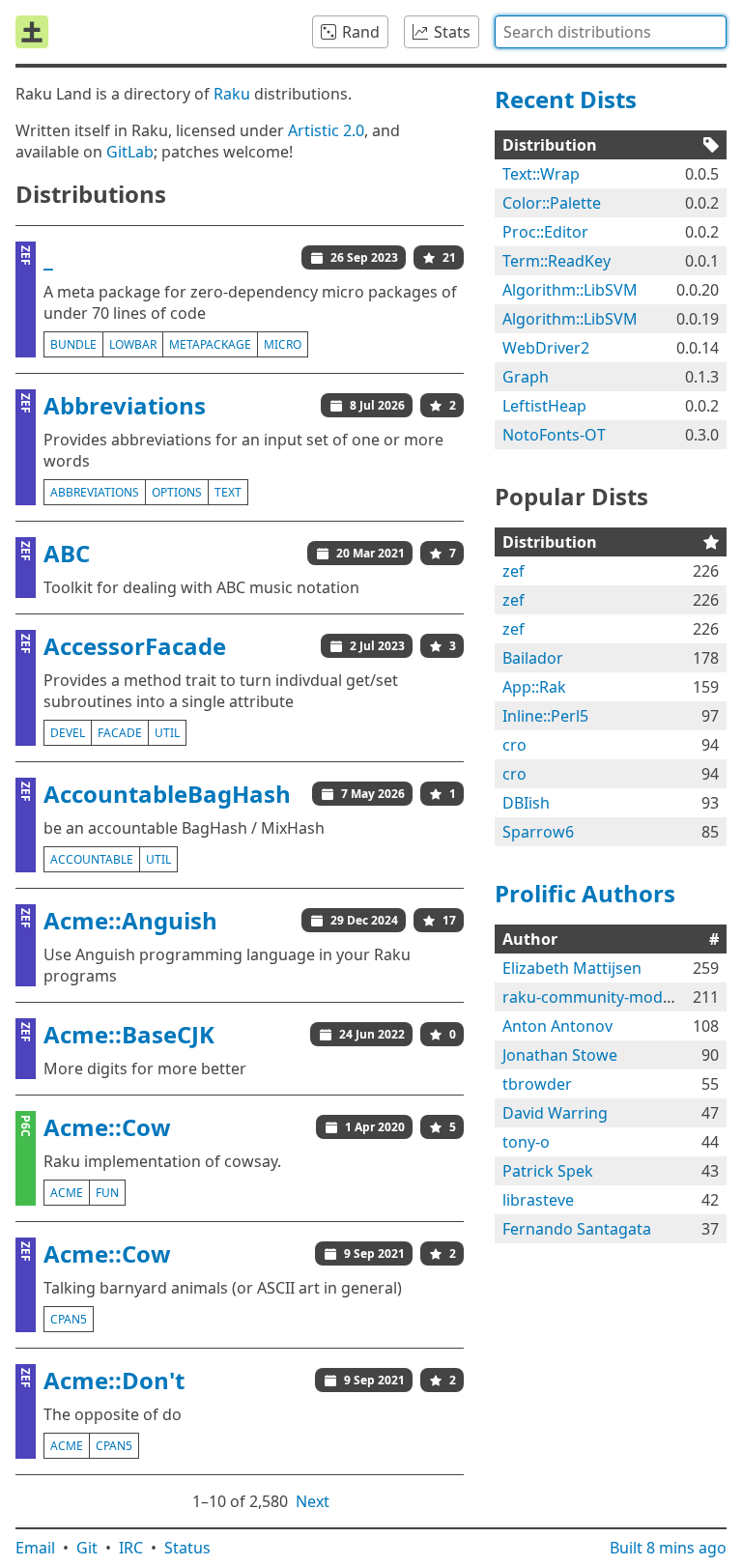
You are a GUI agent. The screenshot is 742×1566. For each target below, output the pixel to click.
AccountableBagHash (167, 794)
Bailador (532, 658)
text (228, 492)
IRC (131, 1547)
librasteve (538, 1199)
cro (514, 744)
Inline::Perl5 (545, 715)
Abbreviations (124, 405)
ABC (66, 553)
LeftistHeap (544, 405)
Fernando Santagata (576, 1228)
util (167, 733)
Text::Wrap (541, 174)
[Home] (31, 31)
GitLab (130, 151)
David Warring (555, 1113)
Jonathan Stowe (559, 1055)
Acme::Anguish (130, 920)
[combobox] (611, 31)
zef (513, 571)
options (177, 492)
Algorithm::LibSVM (570, 289)
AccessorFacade (134, 646)
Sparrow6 (538, 831)
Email (35, 1547)
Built (668, 1547)
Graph (525, 376)
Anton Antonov (557, 1026)
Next (312, 1501)
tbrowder (537, 1084)
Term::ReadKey (556, 260)
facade (120, 733)
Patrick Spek (547, 1171)
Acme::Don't (114, 1380)
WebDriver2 (545, 347)
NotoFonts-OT (554, 434)
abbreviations (94, 492)
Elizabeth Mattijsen (572, 968)
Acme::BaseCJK (128, 1034)
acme (66, 1192)
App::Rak (534, 687)
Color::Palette (551, 203)
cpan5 (68, 1319)
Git (87, 1547)
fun (107, 1192)
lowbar (133, 344)
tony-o (526, 1142)
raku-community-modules (597, 997)
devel (67, 733)
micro (282, 344)
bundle (73, 344)
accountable (91, 859)
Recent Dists (566, 99)
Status (187, 1547)
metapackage (210, 344)
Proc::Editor (545, 231)
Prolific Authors (585, 893)
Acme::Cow (107, 1127)
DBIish (526, 802)
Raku (232, 93)
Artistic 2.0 (326, 130)
